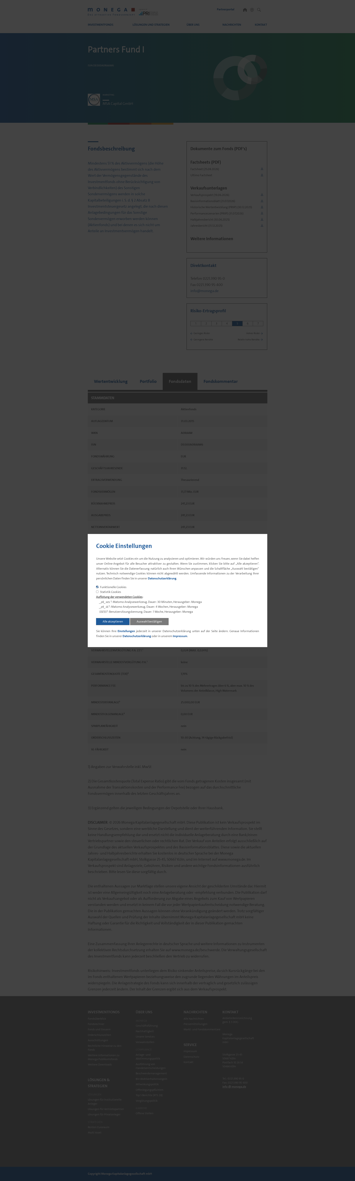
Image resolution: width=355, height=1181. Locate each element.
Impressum (180, 636)
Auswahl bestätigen (149, 621)
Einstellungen (126, 631)
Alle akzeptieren (113, 621)
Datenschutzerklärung (162, 578)
